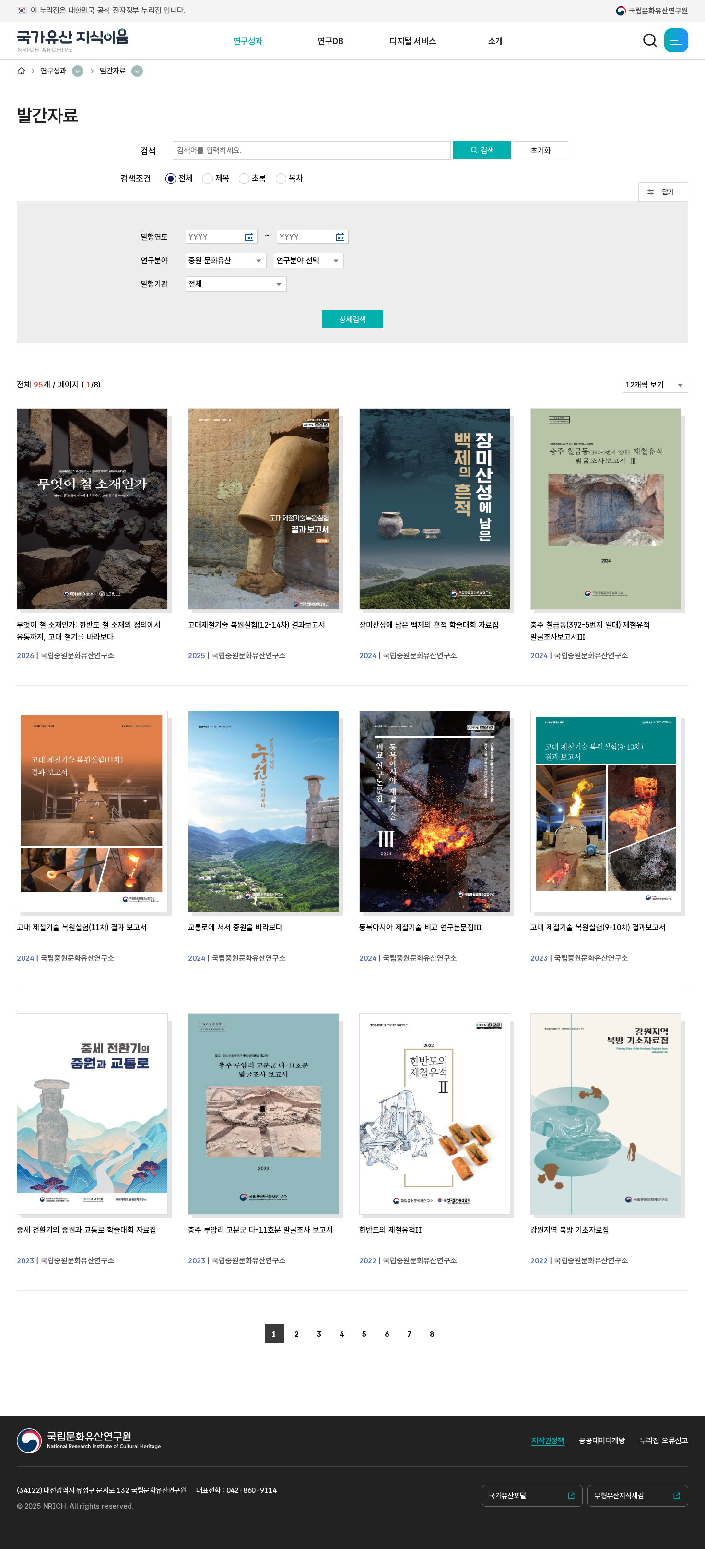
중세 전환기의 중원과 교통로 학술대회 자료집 (86, 1229)
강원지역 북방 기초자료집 (569, 1229)
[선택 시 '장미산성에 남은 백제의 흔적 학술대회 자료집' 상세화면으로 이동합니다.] (434, 513)
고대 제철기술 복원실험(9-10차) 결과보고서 (598, 927)
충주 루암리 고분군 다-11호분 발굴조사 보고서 (260, 1229)
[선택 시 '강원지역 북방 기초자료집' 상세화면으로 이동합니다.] (606, 1118)
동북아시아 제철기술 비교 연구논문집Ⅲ (420, 927)
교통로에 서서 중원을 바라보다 (235, 927)
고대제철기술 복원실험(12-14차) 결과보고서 (256, 624)
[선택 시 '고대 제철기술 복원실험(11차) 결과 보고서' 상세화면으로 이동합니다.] (92, 815)
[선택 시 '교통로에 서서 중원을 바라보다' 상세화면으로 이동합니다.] (263, 815)
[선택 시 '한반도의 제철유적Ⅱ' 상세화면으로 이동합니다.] (434, 1118)
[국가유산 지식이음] (72, 40)
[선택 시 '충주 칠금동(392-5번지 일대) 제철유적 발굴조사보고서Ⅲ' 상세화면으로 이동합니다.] (606, 513)
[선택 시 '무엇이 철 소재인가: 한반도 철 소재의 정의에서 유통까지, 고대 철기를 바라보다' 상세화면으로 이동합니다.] (92, 513)
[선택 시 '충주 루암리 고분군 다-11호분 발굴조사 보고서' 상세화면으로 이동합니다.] (263, 1118)
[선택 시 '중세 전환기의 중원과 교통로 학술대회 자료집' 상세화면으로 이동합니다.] (92, 1118)
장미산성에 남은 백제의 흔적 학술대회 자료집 (429, 624)
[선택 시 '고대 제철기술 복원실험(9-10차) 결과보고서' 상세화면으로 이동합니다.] (606, 815)
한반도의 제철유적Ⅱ (390, 1229)
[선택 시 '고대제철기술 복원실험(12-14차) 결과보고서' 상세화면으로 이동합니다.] (263, 513)
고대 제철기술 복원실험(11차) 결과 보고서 (82, 927)
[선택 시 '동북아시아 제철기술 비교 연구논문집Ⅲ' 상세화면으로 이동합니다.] (434, 815)
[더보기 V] (663, 194)
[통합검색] (649, 40)
